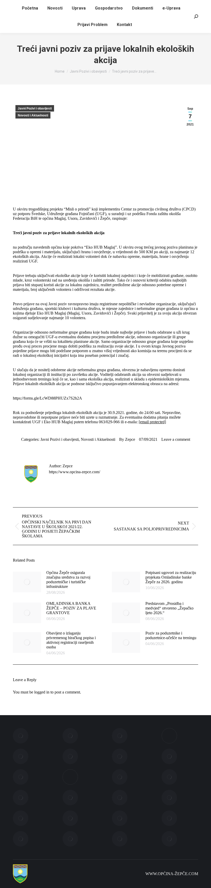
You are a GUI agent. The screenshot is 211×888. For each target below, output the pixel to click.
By (127, 439)
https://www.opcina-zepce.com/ (74, 472)
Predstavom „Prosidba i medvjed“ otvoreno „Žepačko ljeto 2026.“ (169, 608)
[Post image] (27, 582)
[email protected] (152, 422)
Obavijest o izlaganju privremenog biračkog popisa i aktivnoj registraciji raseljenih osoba (71, 640)
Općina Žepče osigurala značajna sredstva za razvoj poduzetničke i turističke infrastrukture (68, 579)
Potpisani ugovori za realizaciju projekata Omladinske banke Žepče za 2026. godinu (170, 577)
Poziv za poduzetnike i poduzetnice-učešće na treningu (170, 635)
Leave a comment (175, 439)
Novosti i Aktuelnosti (33, 115)
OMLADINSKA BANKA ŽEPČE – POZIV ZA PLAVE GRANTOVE (71, 608)
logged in (41, 692)
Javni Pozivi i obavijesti (35, 108)
